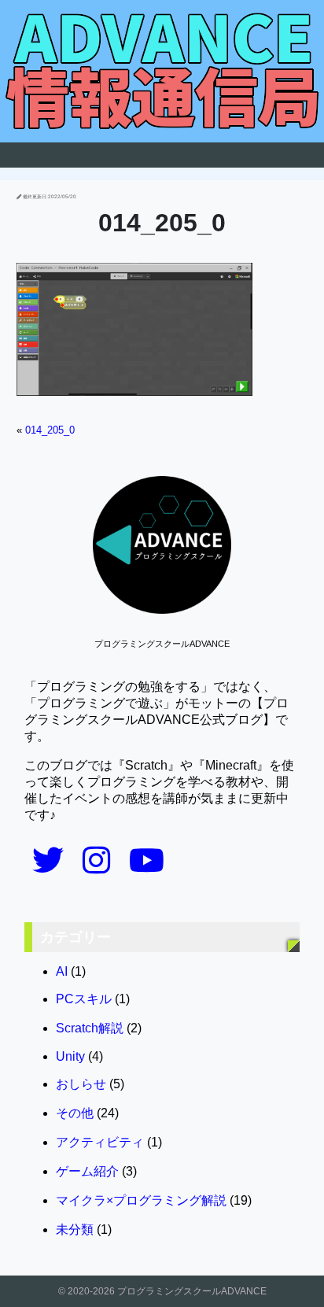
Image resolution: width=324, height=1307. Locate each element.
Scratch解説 (89, 1028)
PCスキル (84, 999)
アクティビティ (100, 1142)
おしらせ (81, 1084)
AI (62, 971)
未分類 (75, 1229)
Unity (70, 1056)
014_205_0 (50, 430)
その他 (75, 1113)
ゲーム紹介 (87, 1171)
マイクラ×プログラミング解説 (141, 1200)
